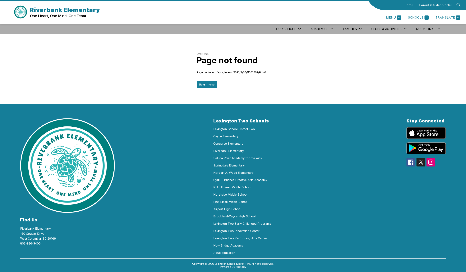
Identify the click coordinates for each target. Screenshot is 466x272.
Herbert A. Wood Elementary (233, 172)
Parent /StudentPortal (435, 5)
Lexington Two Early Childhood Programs (242, 223)
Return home (207, 84)
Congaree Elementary (228, 143)
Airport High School (227, 209)
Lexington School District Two (234, 129)
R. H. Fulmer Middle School (232, 187)
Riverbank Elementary (228, 151)
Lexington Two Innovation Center (236, 231)
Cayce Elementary (225, 136)
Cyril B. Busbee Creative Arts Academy (240, 180)
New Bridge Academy (228, 245)
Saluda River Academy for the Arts (237, 158)
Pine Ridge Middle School (230, 202)
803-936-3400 (30, 243)
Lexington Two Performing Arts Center (240, 238)
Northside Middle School (230, 194)
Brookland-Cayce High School (234, 216)
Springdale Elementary (229, 165)
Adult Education (224, 253)
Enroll (409, 5)
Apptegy (241, 266)
